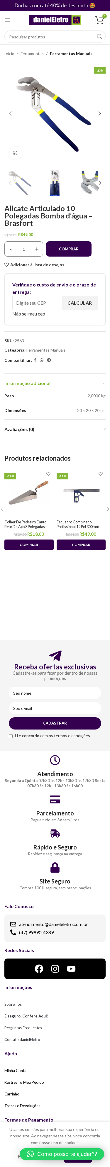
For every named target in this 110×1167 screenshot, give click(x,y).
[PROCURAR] (99, 36)
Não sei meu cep (28, 313)
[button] (62, 1154)
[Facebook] (39, 968)
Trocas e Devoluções (22, 1105)
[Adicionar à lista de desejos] (48, 474)
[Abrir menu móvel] (7, 20)
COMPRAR (69, 249)
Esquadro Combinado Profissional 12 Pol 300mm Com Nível (78, 526)
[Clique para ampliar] (15, 153)
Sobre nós (13, 1004)
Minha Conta (15, 1070)
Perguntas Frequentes (23, 1027)
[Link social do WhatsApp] (41, 360)
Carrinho (11, 1094)
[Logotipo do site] (55, 19)
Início (9, 53)
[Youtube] (71, 968)
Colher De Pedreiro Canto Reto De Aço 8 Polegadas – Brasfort (26, 526)
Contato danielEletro (22, 1039)
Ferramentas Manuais (71, 53)
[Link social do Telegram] (49, 360)
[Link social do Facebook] (35, 360)
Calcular (79, 303)
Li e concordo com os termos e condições (52, 735)
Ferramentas (32, 53)
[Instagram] (55, 968)
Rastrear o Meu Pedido (24, 1082)
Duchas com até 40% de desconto (51, 5)
